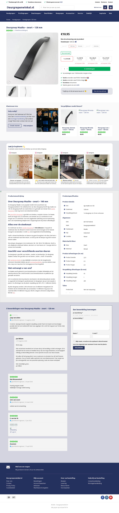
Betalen (63, 481)
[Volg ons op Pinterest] (111, 497)
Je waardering (78, 313)
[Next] (55, 58)
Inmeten (97, 2)
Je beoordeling (78, 318)
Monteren (104, 2)
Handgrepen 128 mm (29, 20)
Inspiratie (102, 13)
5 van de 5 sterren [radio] (94, 315)
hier (29, 232)
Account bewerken (40, 483)
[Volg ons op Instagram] (107, 497)
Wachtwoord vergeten (41, 488)
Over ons (9, 481)
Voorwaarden (65, 488)
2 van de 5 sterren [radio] (76, 315)
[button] (105, 7)
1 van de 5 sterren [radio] (73, 315)
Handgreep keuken (15, 260)
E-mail (95, 333)
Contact (110, 2)
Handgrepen (10, 13)
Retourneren (65, 486)
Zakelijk (89, 13)
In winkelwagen (89, 69)
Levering (64, 483)
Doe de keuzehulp (100, 91)
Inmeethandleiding (94, 481)
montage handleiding (18, 119)
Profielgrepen (23, 13)
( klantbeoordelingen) (21, 30)
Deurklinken (48, 13)
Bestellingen (38, 481)
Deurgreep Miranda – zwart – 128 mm (86, 128)
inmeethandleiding (20, 116)
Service (80, 13)
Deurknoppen (36, 13)
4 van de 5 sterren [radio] (87, 315)
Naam (75, 333)
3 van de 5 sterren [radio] (81, 315)
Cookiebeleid (10, 488)
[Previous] (9, 58)
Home (8, 20)
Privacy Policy (10, 486)
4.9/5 (61, 2)
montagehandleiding (36, 262)
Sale (110, 13)
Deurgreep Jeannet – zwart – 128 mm (68, 128)
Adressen (37, 486)
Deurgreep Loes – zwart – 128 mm (104, 128)
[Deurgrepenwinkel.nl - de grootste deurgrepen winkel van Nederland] (21, 7)
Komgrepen (60, 13)
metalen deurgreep (27, 228)
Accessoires (70, 13)
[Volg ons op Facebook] (103, 497)
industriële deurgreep (16, 214)
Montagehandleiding (95, 483)
